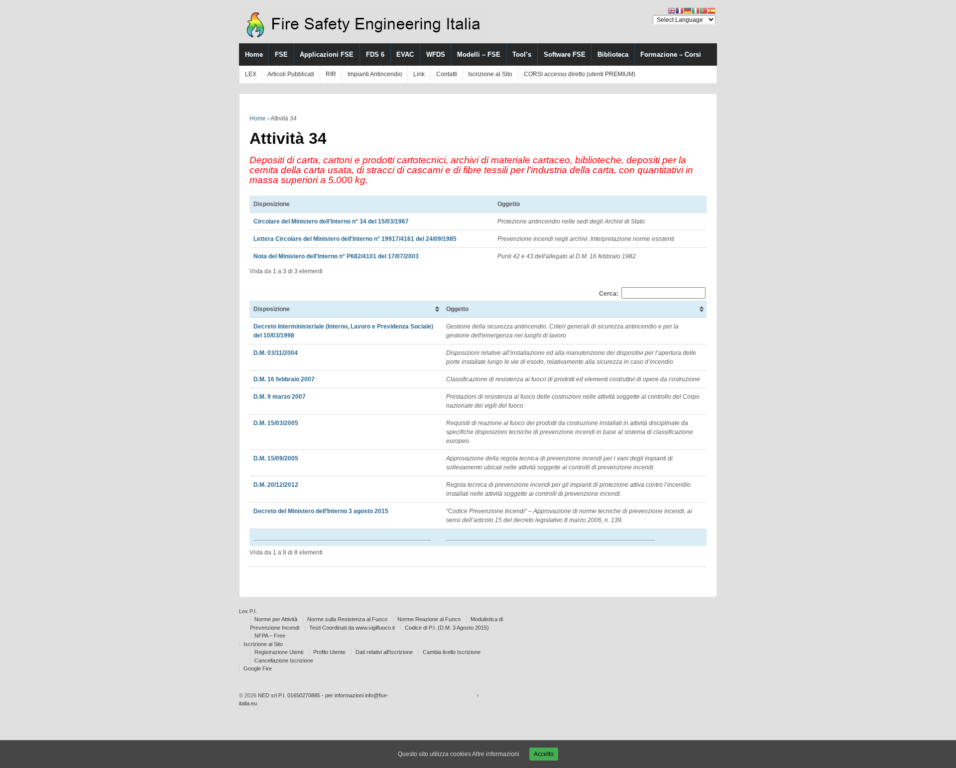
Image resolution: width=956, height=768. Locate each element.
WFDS (435, 54)
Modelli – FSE (478, 54)
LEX (250, 74)
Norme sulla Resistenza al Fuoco (347, 619)
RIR (331, 74)
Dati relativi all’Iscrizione (384, 652)
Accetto (544, 754)
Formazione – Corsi (670, 54)
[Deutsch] (688, 10)
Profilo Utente (329, 652)
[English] (672, 10)
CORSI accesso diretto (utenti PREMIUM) (579, 74)
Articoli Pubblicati (290, 74)
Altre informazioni (495, 754)
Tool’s (521, 54)
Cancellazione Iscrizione (283, 660)
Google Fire (257, 668)
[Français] (680, 10)
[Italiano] (696, 10)
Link (419, 74)
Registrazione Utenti (278, 652)
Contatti (446, 74)
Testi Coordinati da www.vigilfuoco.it (352, 628)
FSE (281, 54)
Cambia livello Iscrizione (451, 652)
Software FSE (565, 54)
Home (254, 54)
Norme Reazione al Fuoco (429, 619)
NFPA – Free (269, 636)
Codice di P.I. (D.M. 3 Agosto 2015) (447, 628)
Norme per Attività (275, 619)
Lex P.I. (248, 611)
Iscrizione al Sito (490, 74)
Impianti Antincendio (375, 74)
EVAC (405, 54)
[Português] (704, 10)
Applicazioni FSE (327, 54)
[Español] (712, 10)
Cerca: (608, 293)
